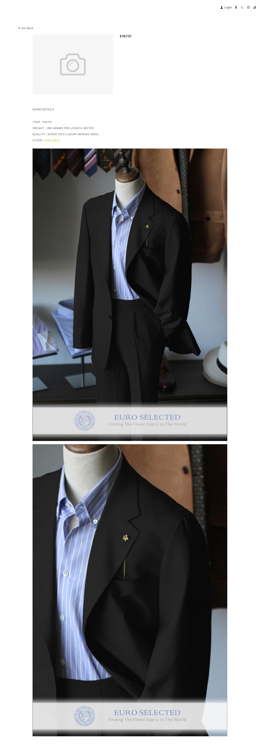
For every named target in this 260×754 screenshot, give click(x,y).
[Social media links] (236, 7)
